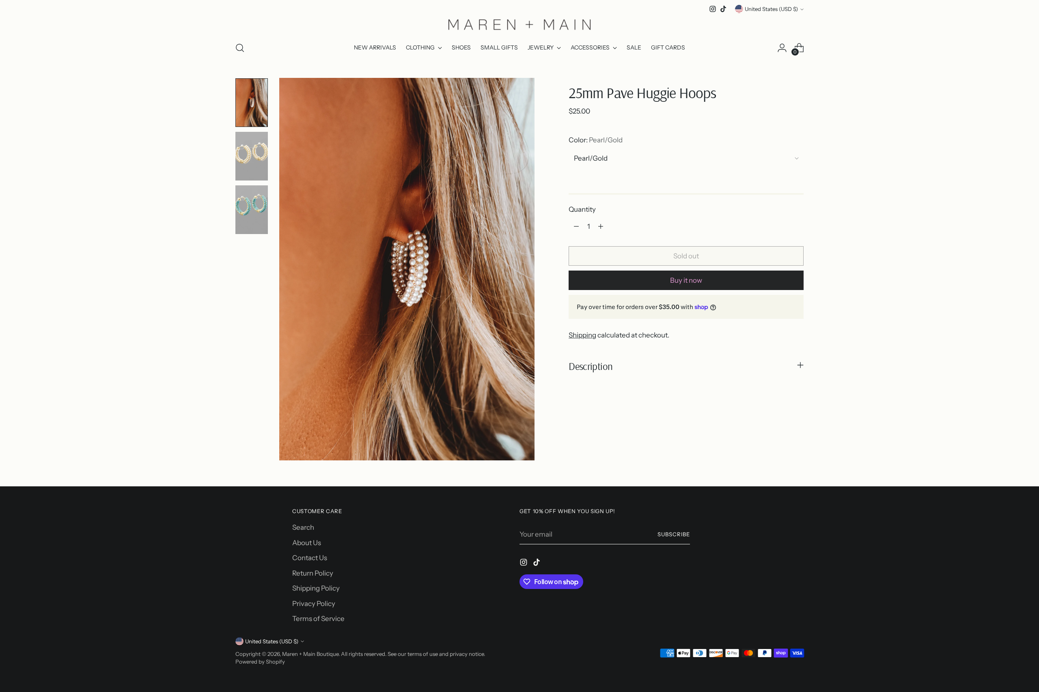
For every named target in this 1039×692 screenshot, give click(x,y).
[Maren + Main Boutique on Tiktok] (723, 9)
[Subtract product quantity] (576, 226)
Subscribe (673, 534)
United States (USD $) (771, 9)
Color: (596, 139)
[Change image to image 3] (251, 209)
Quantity (582, 209)
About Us (306, 543)
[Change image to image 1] (251, 102)
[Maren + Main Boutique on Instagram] (712, 9)
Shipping (582, 335)
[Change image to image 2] (251, 156)
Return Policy (312, 573)
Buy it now (686, 280)
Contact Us (309, 558)
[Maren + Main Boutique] (519, 24)
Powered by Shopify (260, 661)
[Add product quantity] (600, 226)
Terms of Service (318, 619)
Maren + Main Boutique (310, 654)
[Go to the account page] (782, 48)
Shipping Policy (316, 588)
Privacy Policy (313, 604)
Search (303, 527)
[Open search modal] (240, 48)
